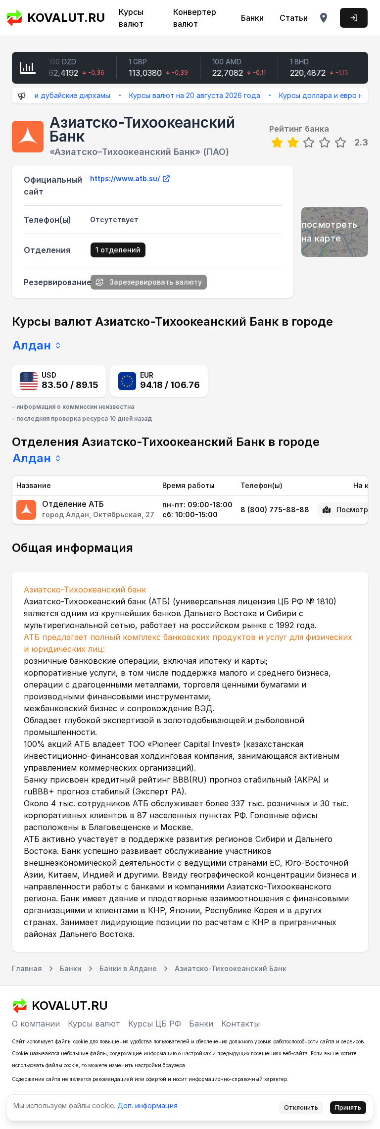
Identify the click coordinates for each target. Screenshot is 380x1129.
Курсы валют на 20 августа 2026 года (184, 95)
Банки (252, 18)
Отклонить (301, 1107)
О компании (36, 1024)
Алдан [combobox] (31, 345)
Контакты (240, 1024)
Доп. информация (147, 1105)
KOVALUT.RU (62, 17)
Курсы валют (131, 18)
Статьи (294, 18)
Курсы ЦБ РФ (154, 1024)
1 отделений (118, 249)
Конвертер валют (194, 18)
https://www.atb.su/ (125, 178)
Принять (348, 1107)
